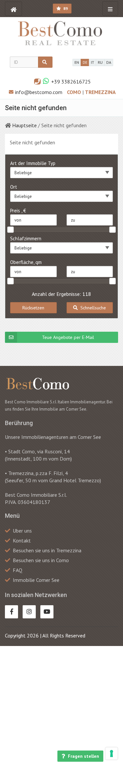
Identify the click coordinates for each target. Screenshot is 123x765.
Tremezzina (100, 92)
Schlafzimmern (25, 238)
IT (92, 62)
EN (76, 62)
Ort (13, 187)
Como (74, 92)
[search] (45, 62)
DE (85, 62)
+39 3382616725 (71, 81)
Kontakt (22, 540)
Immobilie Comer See (36, 580)
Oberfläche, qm (26, 262)
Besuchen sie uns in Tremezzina (47, 550)
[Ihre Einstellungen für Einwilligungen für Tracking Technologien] (111, 753)
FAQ (17, 570)
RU (100, 62)
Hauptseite (24, 125)
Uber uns (22, 530)
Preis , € (18, 210)
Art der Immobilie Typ (32, 163)
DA (108, 62)
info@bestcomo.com (38, 92)
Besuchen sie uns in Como (41, 560)
